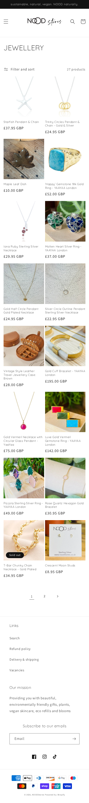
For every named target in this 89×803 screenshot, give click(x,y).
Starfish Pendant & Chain (21, 122)
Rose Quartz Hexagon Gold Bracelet (64, 505)
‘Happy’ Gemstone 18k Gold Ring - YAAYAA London (64, 186)
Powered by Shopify (55, 794)
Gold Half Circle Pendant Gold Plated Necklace (21, 310)
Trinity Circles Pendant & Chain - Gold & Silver (62, 123)
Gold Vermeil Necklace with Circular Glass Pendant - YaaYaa (23, 440)
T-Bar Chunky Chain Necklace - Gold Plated (20, 567)
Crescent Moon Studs (60, 565)
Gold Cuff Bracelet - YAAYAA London (65, 373)
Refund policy (20, 649)
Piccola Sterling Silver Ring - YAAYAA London (23, 505)
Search (14, 638)
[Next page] (57, 596)
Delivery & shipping (24, 659)
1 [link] (32, 596)
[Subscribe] (74, 738)
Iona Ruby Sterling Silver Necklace (21, 248)
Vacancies (16, 670)
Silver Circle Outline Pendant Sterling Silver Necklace (65, 310)
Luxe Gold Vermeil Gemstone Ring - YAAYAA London (63, 440)
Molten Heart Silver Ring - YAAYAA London (63, 248)
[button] (6, 21)
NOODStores (38, 794)
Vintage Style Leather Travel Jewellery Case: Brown (20, 374)
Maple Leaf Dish (15, 184)
